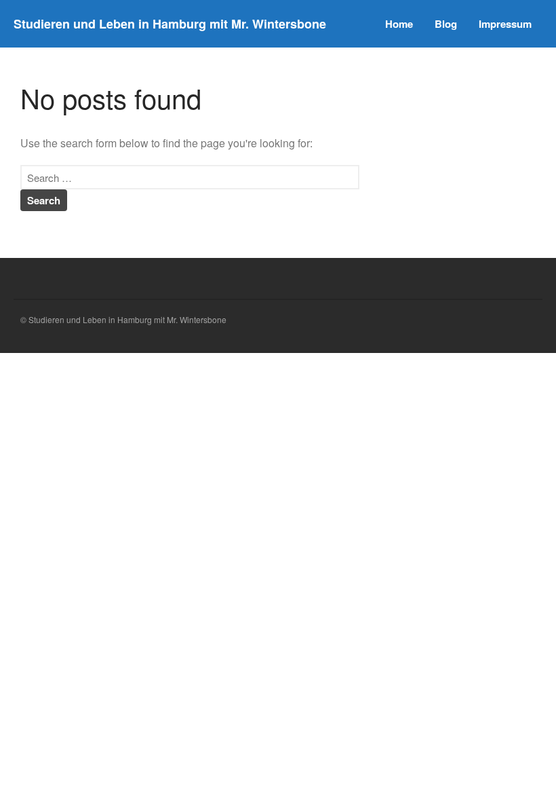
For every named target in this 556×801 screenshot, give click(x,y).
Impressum (505, 23)
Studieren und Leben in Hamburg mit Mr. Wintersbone (170, 24)
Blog (446, 23)
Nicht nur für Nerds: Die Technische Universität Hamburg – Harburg (458, 374)
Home (399, 23)
